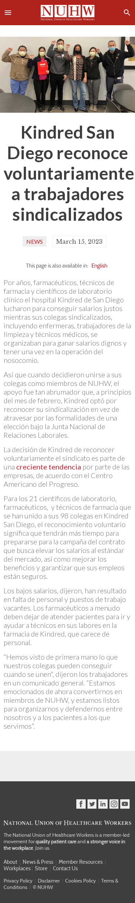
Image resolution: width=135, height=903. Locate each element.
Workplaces (17, 868)
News (34, 241)
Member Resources (81, 862)
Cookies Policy (80, 880)
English (99, 265)
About (10, 862)
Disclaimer (49, 880)
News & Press (38, 862)
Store (41, 868)
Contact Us (65, 868)
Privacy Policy (18, 880)
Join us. (42, 848)
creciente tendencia (48, 466)
